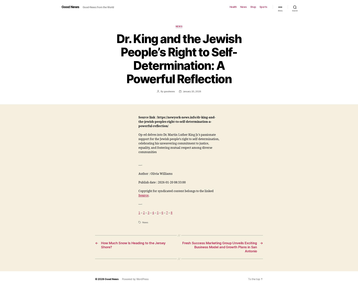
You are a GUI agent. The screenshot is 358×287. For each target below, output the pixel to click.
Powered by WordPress (135, 279)
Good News (70, 7)
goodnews (169, 91)
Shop (253, 6)
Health (233, 6)
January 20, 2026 (192, 91)
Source (143, 195)
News (243, 6)
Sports (263, 6)
